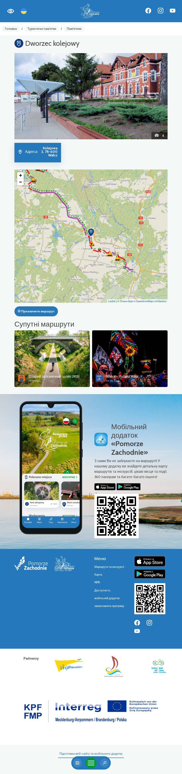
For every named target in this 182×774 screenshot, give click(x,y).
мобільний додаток (107, 598)
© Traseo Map (125, 301)
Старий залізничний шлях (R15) (54, 376)
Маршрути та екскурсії (109, 567)
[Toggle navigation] (91, 763)
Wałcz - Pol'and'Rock (122, 376)
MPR (97, 582)
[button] (26, 96)
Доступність (102, 590)
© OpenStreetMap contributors (149, 301)
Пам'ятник (74, 29)
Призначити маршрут (38, 311)
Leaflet (111, 301)
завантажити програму (109, 606)
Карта (98, 574)
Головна (11, 29)
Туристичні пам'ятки (42, 29)
